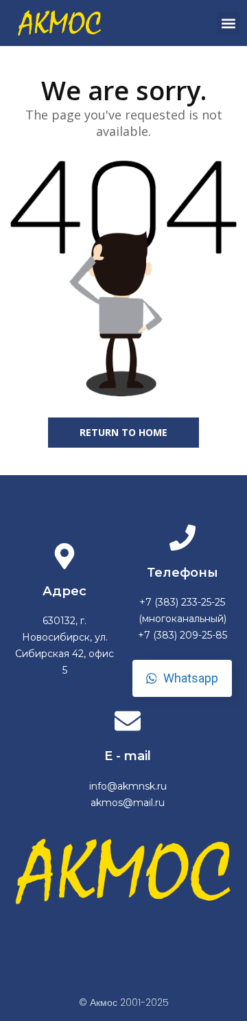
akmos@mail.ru (128, 802)
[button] (228, 23)
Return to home (123, 432)
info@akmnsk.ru (128, 786)
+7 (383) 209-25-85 (182, 635)
